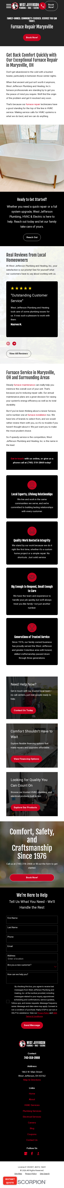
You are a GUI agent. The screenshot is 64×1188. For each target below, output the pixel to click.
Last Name (12, 927)
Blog (32, 1128)
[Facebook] (32, 1153)
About (32, 1099)
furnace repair (33, 104)
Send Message (32, 1025)
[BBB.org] (38, 1153)
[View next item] (14, 343)
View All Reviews (18, 353)
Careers (32, 1122)
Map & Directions (32, 1080)
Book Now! (51, 6)
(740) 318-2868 (35, 462)
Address (11, 955)
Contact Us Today (23, 710)
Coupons (31, 1134)
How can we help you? (17, 974)
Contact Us (32, 1140)
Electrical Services (32, 1116)
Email (10, 946)
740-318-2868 (32, 1058)
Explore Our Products (25, 807)
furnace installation (37, 415)
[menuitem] (18, 1173)
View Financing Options (26, 759)
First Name (12, 918)
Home (32, 1093)
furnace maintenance (24, 385)
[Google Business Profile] (25, 1153)
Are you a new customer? (19, 965)
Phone (10, 937)
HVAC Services (32, 1105)
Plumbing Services (32, 1111)
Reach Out (32, 237)
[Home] (25, 6)
